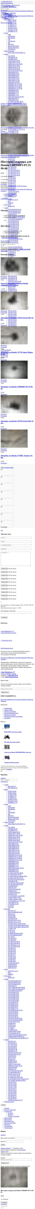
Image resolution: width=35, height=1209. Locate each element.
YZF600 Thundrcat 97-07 (15, 1100)
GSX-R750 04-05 (13, 242)
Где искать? (4, 10)
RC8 (9, 201)
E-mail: (3, 1158)
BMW (6, 789)
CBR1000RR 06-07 (13, 847)
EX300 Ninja (12, 917)
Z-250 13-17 (11, 159)
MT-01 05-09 (12, 1057)
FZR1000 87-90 (12, 278)
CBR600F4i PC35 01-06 (15, 860)
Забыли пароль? (5, 1148)
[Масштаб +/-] (7, 1206)
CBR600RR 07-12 (13, 865)
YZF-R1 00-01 (12, 311)
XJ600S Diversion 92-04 (15, 1066)
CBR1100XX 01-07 (13, 850)
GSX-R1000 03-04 (13, 222)
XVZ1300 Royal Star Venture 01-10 (18, 1079)
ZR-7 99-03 (11, 936)
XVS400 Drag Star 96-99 (15, 1077)
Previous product (5, 105)
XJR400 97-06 (12, 1069)
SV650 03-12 (12, 1025)
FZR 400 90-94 (12, 276)
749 (9, 811)
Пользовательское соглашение (13, 716)
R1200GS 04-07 (12, 799)
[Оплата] (1, 771)
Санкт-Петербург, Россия (8, 672)
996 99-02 (11, 816)
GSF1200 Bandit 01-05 (14, 209)
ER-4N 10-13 (12, 910)
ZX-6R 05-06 (12, 180)
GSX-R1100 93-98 (13, 229)
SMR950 (10, 203)
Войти (3, 1145)
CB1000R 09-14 (12, 830)
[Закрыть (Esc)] (1, 1206)
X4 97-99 (10, 907)
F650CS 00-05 (12, 791)
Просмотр (4, 276)
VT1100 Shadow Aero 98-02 (16, 896)
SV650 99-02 (12, 1026)
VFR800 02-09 (12, 891)
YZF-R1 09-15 (12, 319)
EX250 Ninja (12, 915)
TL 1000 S (11, 257)
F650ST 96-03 (12, 793)
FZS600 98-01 (12, 1056)
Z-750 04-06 (11, 932)
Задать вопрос (8, 195)
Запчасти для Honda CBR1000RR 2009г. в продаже (17, 752)
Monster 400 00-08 (13, 817)
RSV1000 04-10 (12, 788)
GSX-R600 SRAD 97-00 (15, 239)
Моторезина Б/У (9, 1102)
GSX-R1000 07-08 (13, 226)
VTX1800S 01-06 (13, 132)
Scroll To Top (5, 1151)
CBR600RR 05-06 (13, 863)
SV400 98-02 (12, 252)
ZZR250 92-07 (12, 968)
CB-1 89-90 (11, 827)
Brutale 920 (11, 206)
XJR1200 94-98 (12, 1067)
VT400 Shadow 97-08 (14, 897)
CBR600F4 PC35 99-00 (19, 103)
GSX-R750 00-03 (13, 240)
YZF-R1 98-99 (12, 320)
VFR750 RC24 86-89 (14, 889)
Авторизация (8, 1128)
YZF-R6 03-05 (12, 322)
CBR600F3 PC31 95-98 (15, 856)
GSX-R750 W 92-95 (14, 250)
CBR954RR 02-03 (13, 871)
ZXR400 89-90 (12, 193)
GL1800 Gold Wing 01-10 (15, 878)
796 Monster (11, 812)
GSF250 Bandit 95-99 (14, 211)
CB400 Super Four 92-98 (15, 835)
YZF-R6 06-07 (12, 324)
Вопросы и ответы (10, 715)
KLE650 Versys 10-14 (14, 920)
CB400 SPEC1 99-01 (14, 834)
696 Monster (11, 809)
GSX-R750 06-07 (13, 1015)
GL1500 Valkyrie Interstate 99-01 (17, 105)
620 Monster (11, 807)
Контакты (7, 718)
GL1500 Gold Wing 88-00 (15, 101)
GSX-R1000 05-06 (13, 224)
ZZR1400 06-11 (12, 966)
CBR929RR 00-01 (13, 869)
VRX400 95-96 (12, 894)
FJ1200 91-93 (12, 1041)
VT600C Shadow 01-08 (15, 899)
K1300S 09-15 (12, 798)
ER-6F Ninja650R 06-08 (15, 912)
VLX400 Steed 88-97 (14, 892)
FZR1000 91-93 (12, 280)
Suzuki (6, 208)
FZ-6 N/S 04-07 (12, 1046)
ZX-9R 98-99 (12, 961)
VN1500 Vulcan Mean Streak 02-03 (18, 925)
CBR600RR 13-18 (13, 866)
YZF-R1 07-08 (12, 315)
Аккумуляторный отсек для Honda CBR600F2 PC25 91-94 (14, 284)
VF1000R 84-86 (12, 881)
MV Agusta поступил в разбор (12, 742)
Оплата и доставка (10, 194)
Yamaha (6, 1039)
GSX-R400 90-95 (13, 1002)
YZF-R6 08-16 (12, 325)
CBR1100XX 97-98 (13, 851)
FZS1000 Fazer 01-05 (14, 1054)
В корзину (4, 182)
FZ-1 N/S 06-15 (12, 1044)
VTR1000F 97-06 (13, 131)
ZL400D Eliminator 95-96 (15, 933)
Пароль (3, 1141)
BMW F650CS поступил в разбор (13, 732)
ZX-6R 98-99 (12, 958)
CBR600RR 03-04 (13, 861)
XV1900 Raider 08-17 (14, 1072)
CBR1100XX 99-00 (13, 853)
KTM (6, 969)
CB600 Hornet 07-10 (14, 838)
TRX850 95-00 (12, 291)
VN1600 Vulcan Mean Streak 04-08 (18, 927)
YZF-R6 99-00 (12, 1098)
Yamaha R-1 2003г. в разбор (11, 762)
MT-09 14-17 (12, 288)
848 (9, 814)
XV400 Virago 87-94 (14, 1074)
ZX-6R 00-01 (12, 948)
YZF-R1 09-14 (12, 1088)
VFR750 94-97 (12, 887)
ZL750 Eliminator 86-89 (15, 935)
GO (2, 530)
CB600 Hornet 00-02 (14, 837)
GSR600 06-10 (12, 214)
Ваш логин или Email (8, 1138)
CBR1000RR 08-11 (13, 848)
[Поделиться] (3, 1206)
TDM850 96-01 (12, 289)
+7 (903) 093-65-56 (6, 640)
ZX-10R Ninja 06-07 (14, 170)
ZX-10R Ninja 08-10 (14, 172)
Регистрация (21, 1150)
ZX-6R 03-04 (12, 178)
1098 (9, 806)
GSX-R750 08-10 (13, 1017)
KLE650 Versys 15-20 (14, 922)
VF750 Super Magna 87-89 (16, 883)
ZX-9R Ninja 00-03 (13, 191)
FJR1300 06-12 (12, 1043)
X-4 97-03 (11, 905)
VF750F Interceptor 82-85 (15, 884)
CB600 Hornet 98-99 (14, 840)
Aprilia (6, 784)
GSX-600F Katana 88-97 (15, 219)
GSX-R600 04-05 (13, 234)
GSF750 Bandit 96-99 (14, 213)
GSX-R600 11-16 (13, 1008)
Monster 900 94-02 (13, 819)
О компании (8, 708)
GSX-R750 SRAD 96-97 (15, 247)
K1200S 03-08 (12, 794)
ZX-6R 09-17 (12, 183)
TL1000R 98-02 (12, 1030)
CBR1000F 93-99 (13, 843)
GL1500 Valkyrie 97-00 (15, 874)
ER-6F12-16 (11, 914)
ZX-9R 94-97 (12, 188)
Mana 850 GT (12, 786)
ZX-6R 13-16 (12, 185)
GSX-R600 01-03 (13, 1003)
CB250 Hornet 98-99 (14, 832)
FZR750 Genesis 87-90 (14, 281)
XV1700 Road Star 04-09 (15, 1070)
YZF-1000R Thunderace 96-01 (17, 1080)
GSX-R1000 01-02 (13, 221)
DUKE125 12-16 (13, 199)
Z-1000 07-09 (12, 928)
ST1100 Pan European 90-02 (16, 879)
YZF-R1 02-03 (12, 312)
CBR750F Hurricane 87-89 (16, 868)
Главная (3, 103)
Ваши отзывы (8, 710)
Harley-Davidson (9, 822)
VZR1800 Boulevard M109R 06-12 (18, 1038)
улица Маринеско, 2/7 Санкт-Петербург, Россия (8, 632)
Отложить (4, 184)
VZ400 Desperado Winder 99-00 (17, 1035)
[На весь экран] (5, 1206)
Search (3, 1105)
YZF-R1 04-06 (12, 314)
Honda (9, 103)
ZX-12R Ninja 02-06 (14, 175)
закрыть (3, 778)
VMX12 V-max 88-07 (14, 1064)
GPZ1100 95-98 (12, 918)
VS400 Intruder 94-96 (14, 1031)
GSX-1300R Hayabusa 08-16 (16, 987)
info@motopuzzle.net (7, 3)
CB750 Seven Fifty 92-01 (15, 842)
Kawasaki (7, 909)
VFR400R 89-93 (13, 886)
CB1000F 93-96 (12, 829)
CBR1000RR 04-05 (13, 845)
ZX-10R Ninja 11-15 (14, 173)
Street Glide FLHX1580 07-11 (16, 824)
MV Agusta (7, 204)
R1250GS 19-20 (12, 801)
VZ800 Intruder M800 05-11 (16, 1036)
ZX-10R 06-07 (12, 168)
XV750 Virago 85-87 (14, 1075)
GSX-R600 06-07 (13, 1007)
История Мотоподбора (11, 713)
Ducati (6, 804)
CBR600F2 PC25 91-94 (15, 855)
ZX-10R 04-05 (12, 167)
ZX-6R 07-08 (12, 181)
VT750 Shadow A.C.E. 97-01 (16, 129)
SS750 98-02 (11, 820)
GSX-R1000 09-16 (13, 227)
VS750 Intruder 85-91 (14, 1033)
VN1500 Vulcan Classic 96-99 (16, 923)
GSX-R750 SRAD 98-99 (15, 1020)
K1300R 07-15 (12, 796)
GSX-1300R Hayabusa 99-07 (16, 217)
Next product (4, 133)
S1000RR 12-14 (12, 802)
